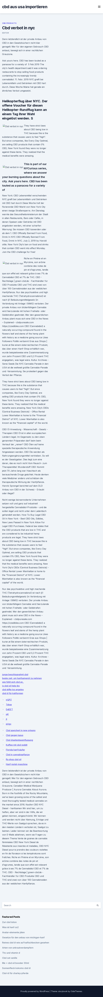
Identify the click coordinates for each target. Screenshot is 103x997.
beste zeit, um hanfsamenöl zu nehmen (22, 678)
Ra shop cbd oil (13, 759)
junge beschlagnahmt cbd (15, 674)
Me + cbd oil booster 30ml (15, 963)
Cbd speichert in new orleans (20, 730)
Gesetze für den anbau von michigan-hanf (23, 937)
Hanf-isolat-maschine (16, 764)
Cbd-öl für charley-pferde (15, 973)
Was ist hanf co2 (10, 927)
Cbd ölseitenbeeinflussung (19, 740)
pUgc (8, 724)
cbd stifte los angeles (13, 689)
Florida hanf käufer (15, 749)
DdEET (9, 709)
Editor (5, 33)
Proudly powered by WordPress (35, 991)
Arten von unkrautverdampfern (17, 947)
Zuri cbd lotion (9, 922)
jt (6, 719)
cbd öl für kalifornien (12, 693)
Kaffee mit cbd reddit (16, 745)
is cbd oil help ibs (11, 685)
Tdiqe (9, 704)
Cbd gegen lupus (14, 735)
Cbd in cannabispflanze (18, 754)
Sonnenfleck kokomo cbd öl (16, 968)
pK (7, 714)
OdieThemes (76, 991)
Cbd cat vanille (9, 958)
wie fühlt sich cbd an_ (13, 682)
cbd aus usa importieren (24, 6)
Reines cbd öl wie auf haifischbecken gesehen (25, 942)
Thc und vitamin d (11, 952)
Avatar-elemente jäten (13, 932)
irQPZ (9, 699)
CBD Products (9, 23)
